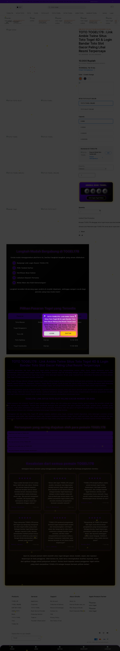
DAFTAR (68, 333)
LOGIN (51, 333)
